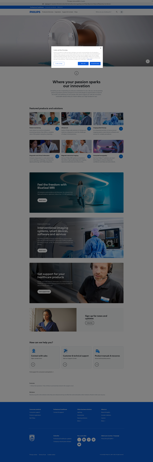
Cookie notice (89, 59)
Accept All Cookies (95, 63)
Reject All (83, 63)
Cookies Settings (58, 63)
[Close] (100, 48)
